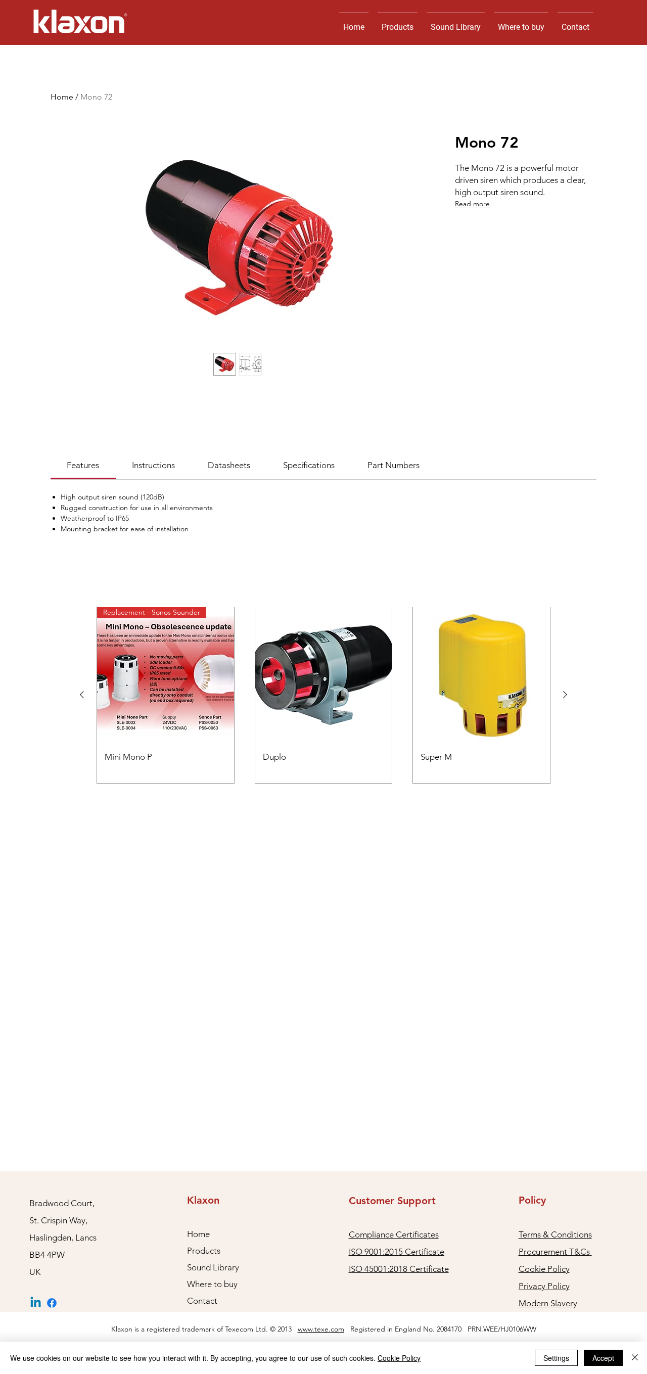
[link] (83, 465)
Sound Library (213, 1267)
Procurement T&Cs (554, 1252)
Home (62, 97)
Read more (472, 203)
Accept (603, 1358)
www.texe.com (321, 1329)
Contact (202, 1301)
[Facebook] (51, 1303)
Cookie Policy (399, 1358)
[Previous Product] (82, 695)
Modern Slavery (548, 1303)
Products (203, 1251)
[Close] (635, 1358)
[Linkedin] (35, 1303)
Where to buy (212, 1284)
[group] (323, 695)
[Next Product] (565, 695)
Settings (556, 1358)
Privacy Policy (544, 1286)
